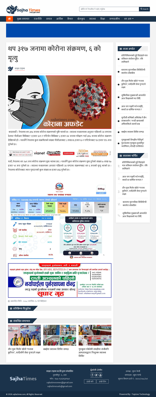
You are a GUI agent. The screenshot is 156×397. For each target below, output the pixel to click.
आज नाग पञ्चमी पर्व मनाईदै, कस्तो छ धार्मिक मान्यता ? (132, 108)
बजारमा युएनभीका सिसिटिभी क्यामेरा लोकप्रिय (133, 71)
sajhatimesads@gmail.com (59, 386)
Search (145, 9)
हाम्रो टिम (102, 381)
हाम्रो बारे (90, 381)
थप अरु (128, 19)
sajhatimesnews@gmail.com (60, 382)
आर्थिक (59, 19)
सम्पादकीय (114, 19)
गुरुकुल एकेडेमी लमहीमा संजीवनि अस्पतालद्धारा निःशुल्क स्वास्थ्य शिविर (94, 352)
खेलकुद (81, 19)
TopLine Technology (141, 394)
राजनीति (38, 19)
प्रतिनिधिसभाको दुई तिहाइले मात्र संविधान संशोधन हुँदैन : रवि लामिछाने (134, 59)
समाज (49, 19)
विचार (70, 19)
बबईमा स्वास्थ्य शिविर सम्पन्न (56, 349)
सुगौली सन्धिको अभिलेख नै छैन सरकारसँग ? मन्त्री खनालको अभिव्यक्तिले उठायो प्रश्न (133, 121)
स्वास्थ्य (92, 19)
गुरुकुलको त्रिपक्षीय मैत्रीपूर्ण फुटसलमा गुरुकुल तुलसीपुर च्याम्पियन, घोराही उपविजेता (132, 143)
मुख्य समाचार (23, 19)
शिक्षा (102, 19)
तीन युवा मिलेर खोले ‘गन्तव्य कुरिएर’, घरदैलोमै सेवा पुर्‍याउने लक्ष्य (24, 351)
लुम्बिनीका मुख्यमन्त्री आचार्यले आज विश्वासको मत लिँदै (133, 97)
